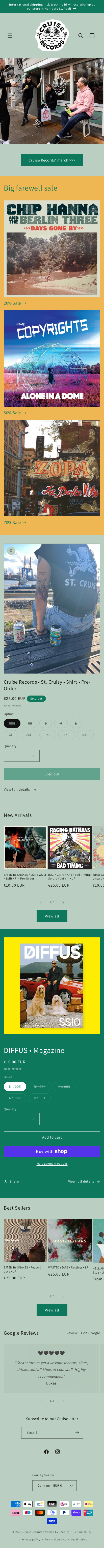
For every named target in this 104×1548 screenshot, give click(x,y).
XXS (14, 724)
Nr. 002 (17, 1098)
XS (32, 724)
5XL (88, 735)
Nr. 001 (42, 1098)
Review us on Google (83, 1333)
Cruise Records (32, 1531)
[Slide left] (40, 902)
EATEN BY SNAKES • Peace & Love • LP (22, 1269)
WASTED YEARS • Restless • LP (68, 1267)
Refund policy (83, 1532)
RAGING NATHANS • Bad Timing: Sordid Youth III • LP (70, 877)
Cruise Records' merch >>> (52, 160)
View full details (17, 789)
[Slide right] (63, 902)
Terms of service (55, 1539)
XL (13, 735)
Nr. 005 (15, 1086)
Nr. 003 (66, 1087)
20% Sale (12, 303)
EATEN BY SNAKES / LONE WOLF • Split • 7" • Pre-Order (25, 877)
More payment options (52, 1163)
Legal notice (79, 1539)
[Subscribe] (77, 1433)
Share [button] (14, 1181)
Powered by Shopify (56, 1531)
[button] (10, 35)
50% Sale (12, 412)
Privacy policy (30, 1539)
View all (52, 916)
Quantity (10, 746)
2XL (31, 735)
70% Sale (12, 522)
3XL (50, 735)
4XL (69, 735)
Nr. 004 (42, 1087)
